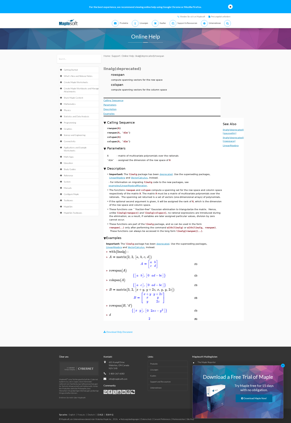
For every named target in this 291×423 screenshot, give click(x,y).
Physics (67, 110)
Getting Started (71, 69)
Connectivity (69, 141)
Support (116, 55)
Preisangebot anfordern (220, 16)
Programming (70, 122)
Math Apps (69, 156)
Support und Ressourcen (160, 381)
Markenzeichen (178, 419)
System (67, 181)
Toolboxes (68, 200)
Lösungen (154, 369)
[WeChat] (133, 392)
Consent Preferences (162, 419)
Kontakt (108, 356)
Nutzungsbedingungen (130, 419)
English (72, 414)
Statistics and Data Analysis (76, 116)
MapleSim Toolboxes (73, 213)
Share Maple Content (73, 97)
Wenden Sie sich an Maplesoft (192, 16)
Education (68, 163)
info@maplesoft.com (118, 379)
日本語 (100, 414)
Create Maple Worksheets (76, 82)
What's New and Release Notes (78, 76)
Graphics (68, 129)
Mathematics (70, 104)
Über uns (64, 356)
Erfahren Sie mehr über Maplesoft (72, 397)
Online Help (128, 55)
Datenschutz (146, 419)
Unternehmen (156, 388)
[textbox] (119, 251)
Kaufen (153, 376)
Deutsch (91, 414)
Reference (68, 175)
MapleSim (68, 206)
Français (81, 414)
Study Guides (70, 169)
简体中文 (110, 414)
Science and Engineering (74, 135)
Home (107, 55)
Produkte (154, 364)
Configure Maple (71, 194)
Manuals (68, 188)
